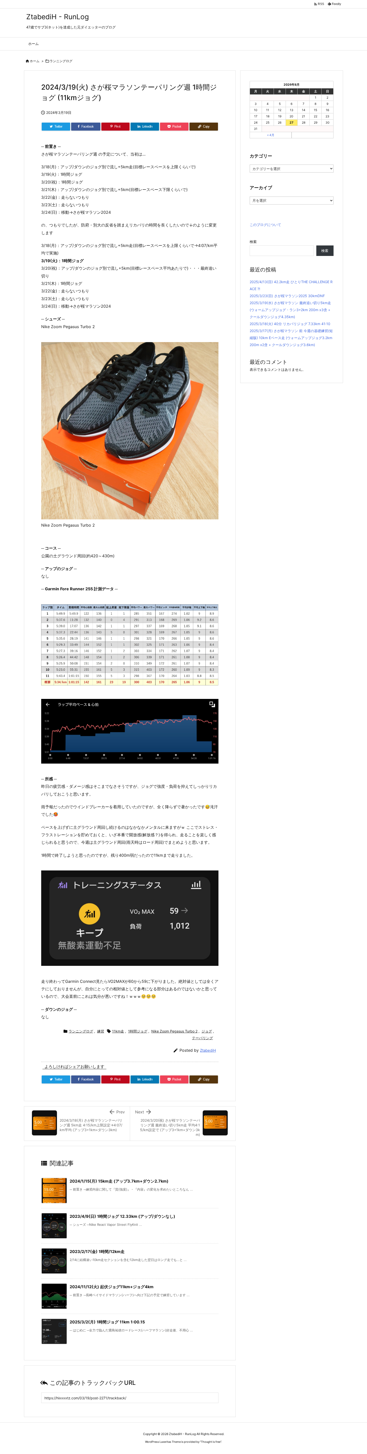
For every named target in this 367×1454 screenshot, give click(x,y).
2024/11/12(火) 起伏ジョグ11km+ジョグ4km (112, 1286)
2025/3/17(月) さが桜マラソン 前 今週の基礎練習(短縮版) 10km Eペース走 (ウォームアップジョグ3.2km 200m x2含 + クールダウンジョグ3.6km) (291, 338)
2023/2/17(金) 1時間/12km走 (97, 1251)
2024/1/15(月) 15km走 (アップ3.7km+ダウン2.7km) (119, 1181)
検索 (253, 241)
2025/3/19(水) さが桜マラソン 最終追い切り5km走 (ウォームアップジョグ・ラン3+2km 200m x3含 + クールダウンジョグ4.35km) (290, 310)
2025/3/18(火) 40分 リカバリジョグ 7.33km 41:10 (290, 324)
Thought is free (210, 1442)
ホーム (34, 61)
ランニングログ (61, 61)
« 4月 (270, 135)
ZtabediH (208, 1050)
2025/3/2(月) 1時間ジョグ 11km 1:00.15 (107, 1321)
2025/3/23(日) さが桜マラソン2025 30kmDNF (287, 296)
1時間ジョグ (137, 1031)
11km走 (118, 1031)
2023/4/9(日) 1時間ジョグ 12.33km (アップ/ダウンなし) (122, 1216)
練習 (100, 1031)
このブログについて (265, 224)
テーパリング (202, 1038)
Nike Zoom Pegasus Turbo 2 (174, 1031)
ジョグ (206, 1031)
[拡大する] (211, 348)
